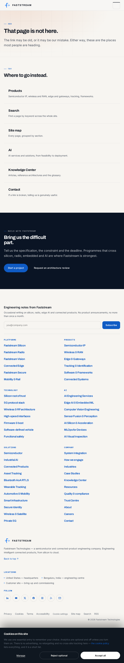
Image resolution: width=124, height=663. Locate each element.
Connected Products (16, 466)
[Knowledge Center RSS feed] (51, 598)
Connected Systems (76, 379)
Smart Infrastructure (16, 500)
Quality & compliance (76, 493)
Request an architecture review (52, 267)
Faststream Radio (14, 352)
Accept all (100, 655)
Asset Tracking (13, 473)
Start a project (16, 267)
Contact (68, 520)
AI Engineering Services (78, 395)
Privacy (8, 613)
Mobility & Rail (12, 379)
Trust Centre (71, 500)
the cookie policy (100, 643)
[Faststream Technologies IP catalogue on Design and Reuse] (42, 598)
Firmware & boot (13, 423)
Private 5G (10, 520)
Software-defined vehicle (19, 429)
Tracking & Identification (78, 365)
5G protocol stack (14, 402)
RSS (96, 613)
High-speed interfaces (17, 416)
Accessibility (43, 613)
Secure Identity (13, 507)
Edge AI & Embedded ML (79, 402)
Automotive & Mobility (17, 493)
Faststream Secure (15, 372)
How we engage (73, 459)
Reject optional (59, 655)
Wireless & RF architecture (19, 409)
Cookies (19, 613)
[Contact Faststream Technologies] (59, 598)
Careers (69, 514)
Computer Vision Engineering (81, 409)
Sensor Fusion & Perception (80, 416)
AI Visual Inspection (76, 436)
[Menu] (116, 5)
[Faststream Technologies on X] (24, 598)
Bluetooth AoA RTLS (16, 480)
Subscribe (111, 325)
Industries (70, 466)
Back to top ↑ (11, 558)
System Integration (75, 453)
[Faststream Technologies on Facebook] (33, 598)
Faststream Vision (14, 359)
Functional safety (14, 436)
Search (87, 613)
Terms (30, 613)
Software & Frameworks (78, 372)
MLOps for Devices (75, 429)
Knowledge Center (75, 480)
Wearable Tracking (15, 487)
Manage (20, 655)
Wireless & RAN (73, 352)
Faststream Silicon (15, 345)
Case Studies (72, 473)
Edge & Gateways (74, 359)
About (67, 507)
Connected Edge (14, 365)
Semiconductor (13, 453)
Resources (70, 487)
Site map (75, 613)
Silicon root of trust (15, 395)
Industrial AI (11, 459)
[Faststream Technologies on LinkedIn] (7, 598)
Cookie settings (60, 614)
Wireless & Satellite (15, 514)
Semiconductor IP (74, 345)
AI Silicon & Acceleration (78, 423)
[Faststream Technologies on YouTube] (16, 598)
